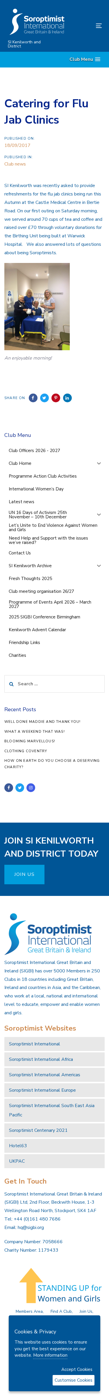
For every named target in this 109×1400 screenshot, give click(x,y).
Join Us (86, 1311)
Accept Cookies (76, 1369)
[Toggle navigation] (86, 26)
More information (50, 1355)
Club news (15, 164)
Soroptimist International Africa (41, 1059)
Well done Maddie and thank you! (42, 721)
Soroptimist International (34, 1044)
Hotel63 (18, 1146)
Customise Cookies (73, 1380)
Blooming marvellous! (29, 741)
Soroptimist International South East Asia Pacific (51, 1110)
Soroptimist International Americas (44, 1075)
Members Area (29, 1311)
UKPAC (17, 1161)
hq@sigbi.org (31, 1227)
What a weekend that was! (34, 731)
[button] (85, 59)
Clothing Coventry (25, 751)
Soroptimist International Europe (42, 1090)
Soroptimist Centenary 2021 (38, 1130)
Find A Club (61, 1311)
